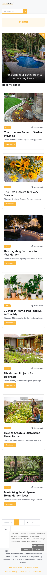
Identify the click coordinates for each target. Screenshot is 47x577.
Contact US (25, 571)
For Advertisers (15, 567)
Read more (10, 144)
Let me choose (38, 546)
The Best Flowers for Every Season (21, 193)
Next (6, 529)
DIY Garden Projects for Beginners (18, 375)
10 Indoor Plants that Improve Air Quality (23, 312)
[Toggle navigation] (30, 11)
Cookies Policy (31, 567)
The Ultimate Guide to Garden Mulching (23, 134)
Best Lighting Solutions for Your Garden (21, 253)
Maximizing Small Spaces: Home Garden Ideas (20, 494)
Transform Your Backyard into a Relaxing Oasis (23, 76)
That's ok (38, 549)
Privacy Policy (11, 571)
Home (7, 127)
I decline (27, 549)
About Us (37, 571)
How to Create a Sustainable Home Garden (22, 434)
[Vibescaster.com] (8, 4)
